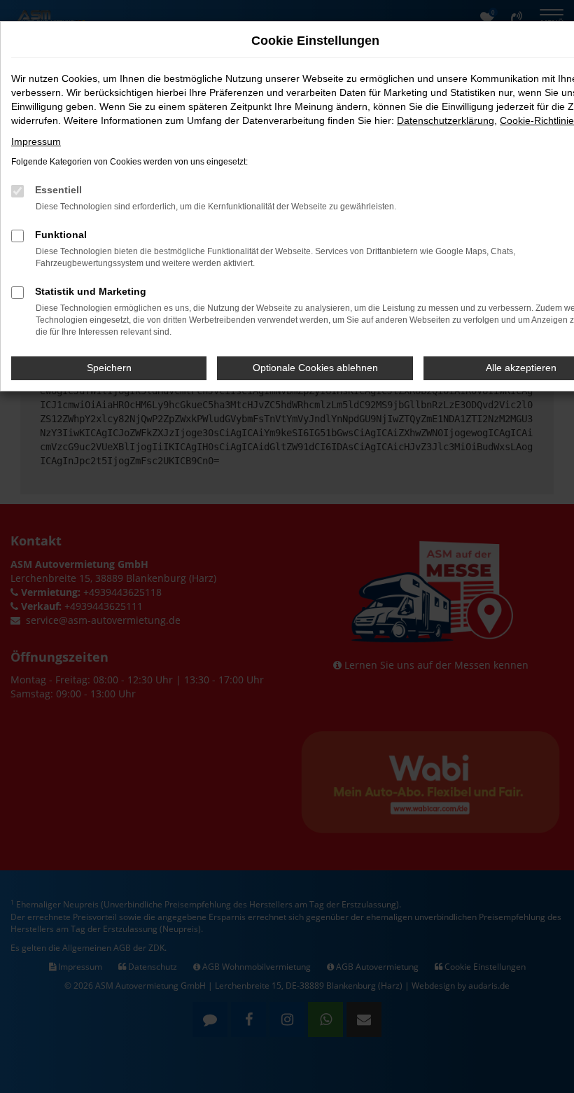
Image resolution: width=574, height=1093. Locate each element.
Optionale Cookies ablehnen (315, 367)
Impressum (36, 141)
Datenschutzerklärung (445, 120)
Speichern (109, 367)
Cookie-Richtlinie (537, 120)
